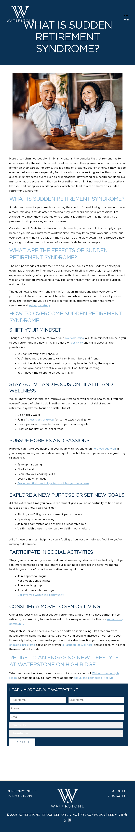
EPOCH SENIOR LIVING (59, 814)
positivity (77, 342)
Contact (22, 742)
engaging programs (22, 645)
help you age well (104, 448)
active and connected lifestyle (94, 678)
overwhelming (74, 338)
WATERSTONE (29, 814)
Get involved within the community (40, 595)
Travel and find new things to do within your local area (53, 483)
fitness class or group (40, 419)
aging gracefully (39, 305)
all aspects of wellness (77, 645)
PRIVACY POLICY (93, 814)
